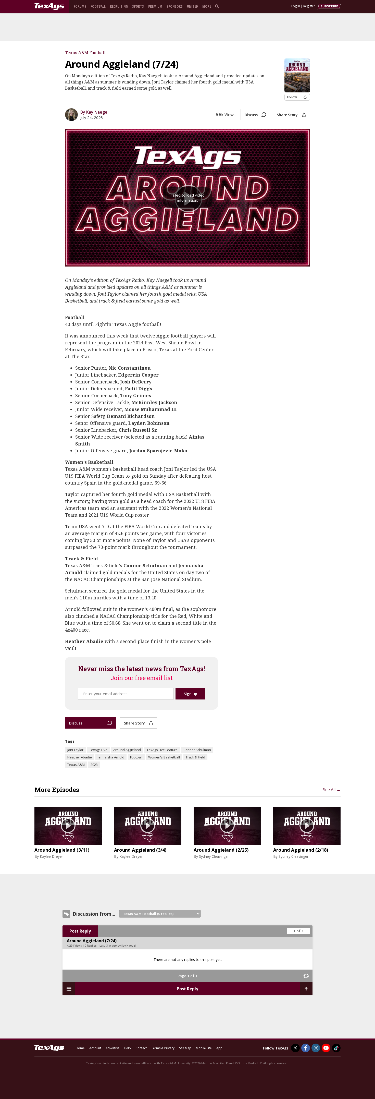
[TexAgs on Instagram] (315, 1048)
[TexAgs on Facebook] (305, 1048)
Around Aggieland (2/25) (221, 850)
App (219, 1048)
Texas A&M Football (85, 52)
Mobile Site (204, 1048)
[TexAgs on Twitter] (295, 1048)
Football (98, 6)
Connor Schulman (197, 749)
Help (127, 1048)
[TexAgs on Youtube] (326, 1048)
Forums (80, 6)
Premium (155, 6)
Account (95, 1048)
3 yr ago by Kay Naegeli (121, 945)
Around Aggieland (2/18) (300, 850)
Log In (295, 6)
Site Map (185, 1048)
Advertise (112, 1048)
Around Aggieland (127, 749)
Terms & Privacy (162, 1048)
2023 (94, 764)
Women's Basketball (164, 757)
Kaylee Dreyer (51, 856)
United (192, 6)
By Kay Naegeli (94, 112)
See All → (332, 789)
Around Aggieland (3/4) (140, 850)
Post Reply (80, 931)
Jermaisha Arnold (111, 757)
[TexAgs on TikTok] (336, 1048)
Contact (141, 1048)
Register (309, 6)
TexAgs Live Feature (162, 749)
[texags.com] (49, 6)
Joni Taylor (75, 749)
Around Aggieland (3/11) (61, 850)
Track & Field (195, 757)
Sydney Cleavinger (214, 856)
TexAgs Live (98, 749)
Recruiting (119, 6)
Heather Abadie (79, 757)
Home (80, 1048)
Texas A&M (76, 764)
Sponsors (175, 6)
